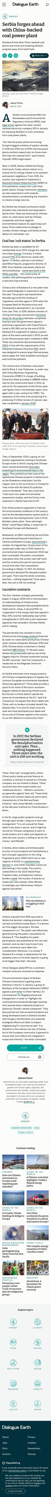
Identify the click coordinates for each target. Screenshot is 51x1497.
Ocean (37, 1369)
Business (13, 1389)
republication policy (17, 1470)
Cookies (32, 1442)
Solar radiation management (13, 1244)
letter (19, 991)
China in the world (35, 1173)
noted (14, 878)
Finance (7, 1172)
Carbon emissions (21, 1128)
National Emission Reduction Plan (19, 182)
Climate (37, 1328)
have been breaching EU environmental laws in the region (22, 470)
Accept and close (15, 1491)
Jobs (4, 1442)
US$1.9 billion (18, 649)
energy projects (30, 636)
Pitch (5, 1448)
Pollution (13, 1369)
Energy (13, 1328)
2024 (5, 345)
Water (37, 1409)
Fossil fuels (25, 1132)
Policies (32, 1454)
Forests (37, 1389)
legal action (8, 125)
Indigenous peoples (9, 1279)
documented (38, 541)
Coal (37, 1128)
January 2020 (28, 403)
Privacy (31, 1437)
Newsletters (34, 1448)
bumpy (17, 253)
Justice (13, 1409)
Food (13, 1348)
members (42, 189)
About (5, 1437)
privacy (37, 1483)
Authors (6, 1454)
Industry (32, 1278)
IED (36, 348)
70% (12, 256)
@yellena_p (29, 1101)
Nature (38, 1348)
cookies (8, 1485)
